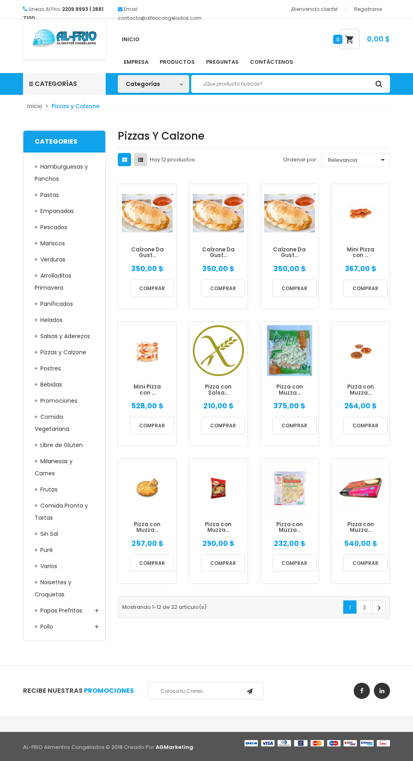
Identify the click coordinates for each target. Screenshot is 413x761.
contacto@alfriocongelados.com (160, 18)
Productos (177, 62)
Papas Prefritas (61, 610)
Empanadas (57, 211)
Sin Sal (49, 534)
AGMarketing (174, 747)
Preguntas (222, 62)
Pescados (53, 227)
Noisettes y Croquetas (53, 588)
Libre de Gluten (61, 445)
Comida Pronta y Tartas (61, 512)
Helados (51, 320)
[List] (140, 160)
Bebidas (51, 384)
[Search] (379, 84)
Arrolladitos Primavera (53, 282)
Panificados (56, 304)
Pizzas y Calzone (63, 352)
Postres (50, 368)
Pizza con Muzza (289, 390)
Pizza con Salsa (218, 390)
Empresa (136, 62)
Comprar (152, 288)
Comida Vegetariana (52, 423)
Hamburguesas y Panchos (61, 173)
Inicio (131, 39)
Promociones (58, 401)
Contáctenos (271, 62)
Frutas (49, 489)
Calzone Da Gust (147, 253)
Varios (48, 566)
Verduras (52, 259)
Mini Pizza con (360, 253)
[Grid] (124, 160)
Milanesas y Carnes (54, 467)
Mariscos (52, 243)
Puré (46, 550)
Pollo (46, 627)
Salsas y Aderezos (65, 336)
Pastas (49, 195)
